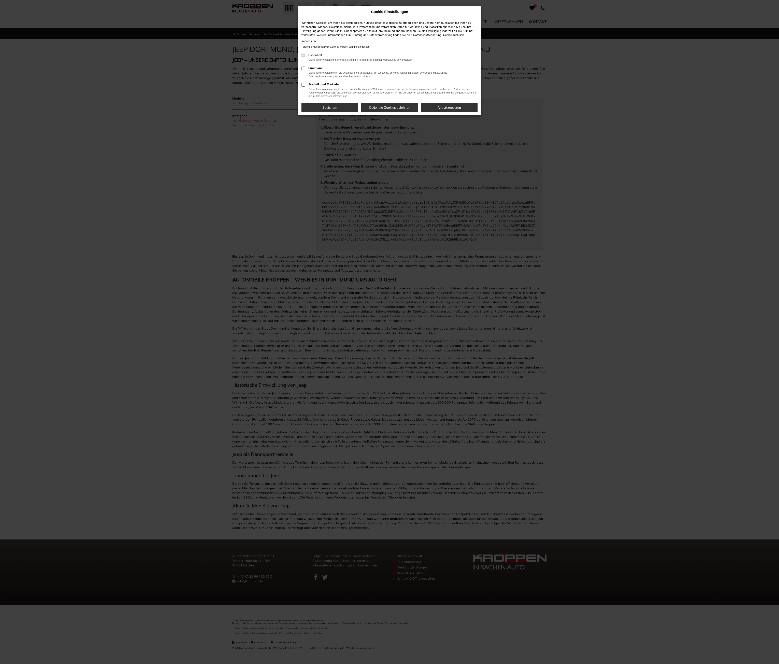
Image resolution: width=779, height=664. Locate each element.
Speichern (329, 107)
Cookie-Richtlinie (454, 35)
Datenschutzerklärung (427, 35)
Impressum (308, 41)
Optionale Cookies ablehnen (389, 107)
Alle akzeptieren (449, 107)
